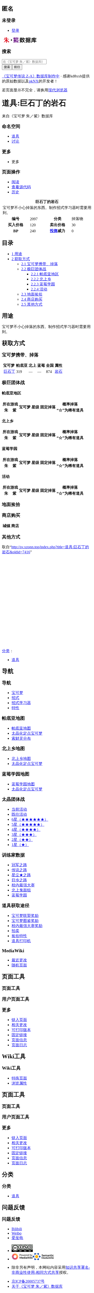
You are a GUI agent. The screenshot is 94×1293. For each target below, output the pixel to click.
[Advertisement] (47, 602)
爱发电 (17, 1238)
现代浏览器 (57, 90)
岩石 (58, 371)
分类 (6, 651)
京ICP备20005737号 (28, 1281)
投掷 (54, 231)
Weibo (16, 1233)
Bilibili (17, 1229)
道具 (15, 660)
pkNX (34, 81)
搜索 (6, 51)
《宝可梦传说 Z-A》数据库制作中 (31, 76)
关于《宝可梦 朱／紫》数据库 (37, 1286)
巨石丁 (9, 371)
